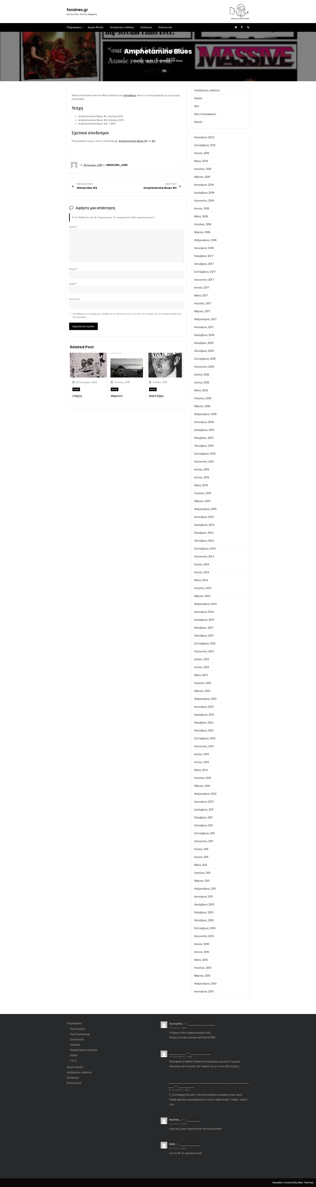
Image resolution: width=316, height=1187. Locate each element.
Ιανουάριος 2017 (204, 327)
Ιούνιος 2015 (201, 477)
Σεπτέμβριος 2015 (205, 454)
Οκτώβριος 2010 (204, 920)
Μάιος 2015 (201, 485)
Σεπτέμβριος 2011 (204, 833)
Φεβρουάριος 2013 (205, 699)
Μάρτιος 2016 (202, 406)
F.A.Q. (73, 1060)
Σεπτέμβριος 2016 (205, 359)
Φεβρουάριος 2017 (205, 319)
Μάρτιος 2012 (202, 786)
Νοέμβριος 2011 (203, 817)
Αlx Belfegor (177, 1053)
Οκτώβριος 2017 (204, 264)
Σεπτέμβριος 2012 (204, 738)
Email (73, 284)
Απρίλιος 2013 (202, 683)
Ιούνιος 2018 (201, 208)
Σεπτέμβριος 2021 (204, 145)
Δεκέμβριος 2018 (204, 193)
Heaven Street (189, 1144)
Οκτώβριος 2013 (204, 635)
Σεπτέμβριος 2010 (205, 928)
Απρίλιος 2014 (203, 588)
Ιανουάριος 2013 (204, 707)
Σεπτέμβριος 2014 (205, 548)
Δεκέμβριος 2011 (203, 809)
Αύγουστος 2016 (204, 367)
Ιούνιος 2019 (201, 153)
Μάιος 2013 (201, 675)
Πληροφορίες (74, 27)
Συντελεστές (77, 1039)
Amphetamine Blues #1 (133, 141)
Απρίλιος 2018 (202, 224)
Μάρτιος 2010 (202, 976)
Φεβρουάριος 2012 (205, 794)
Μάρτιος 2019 (202, 177)
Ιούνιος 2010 (201, 952)
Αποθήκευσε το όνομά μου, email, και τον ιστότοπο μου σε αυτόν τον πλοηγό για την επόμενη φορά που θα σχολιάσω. (127, 315)
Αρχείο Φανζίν (96, 27)
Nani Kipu (156, 396)
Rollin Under (186, 1086)
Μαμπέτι (117, 396)
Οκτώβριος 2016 (204, 351)
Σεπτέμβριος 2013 (204, 643)
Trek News (193, 1119)
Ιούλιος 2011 (201, 849)
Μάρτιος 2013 (202, 691)
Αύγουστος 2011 (203, 841)
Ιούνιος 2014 (201, 572)
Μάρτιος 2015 (202, 501)
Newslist (278, 1182)
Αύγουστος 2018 (204, 201)
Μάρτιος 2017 (202, 311)
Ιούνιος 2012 (201, 762)
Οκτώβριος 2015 (204, 446)
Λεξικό (74, 1055)
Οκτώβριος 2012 (204, 730)
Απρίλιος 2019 (202, 169)
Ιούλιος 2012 (201, 754)
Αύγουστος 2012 (204, 746)
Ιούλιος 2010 (201, 944)
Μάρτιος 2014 (202, 596)
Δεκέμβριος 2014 (204, 525)
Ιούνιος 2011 (201, 857)
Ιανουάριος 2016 (204, 422)
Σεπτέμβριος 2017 (205, 272)
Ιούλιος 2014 (201, 564)
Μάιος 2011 (200, 865)
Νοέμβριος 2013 (203, 628)
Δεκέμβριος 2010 (204, 904)
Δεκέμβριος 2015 (204, 430)
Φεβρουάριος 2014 (205, 604)
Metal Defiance (200, 1053)
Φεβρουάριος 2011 (205, 889)
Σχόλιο (73, 226)
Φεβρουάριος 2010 (205, 983)
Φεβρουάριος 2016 (205, 414)
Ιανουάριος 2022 (204, 137)
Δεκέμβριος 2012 (204, 715)
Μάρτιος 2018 (202, 232)
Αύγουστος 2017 (204, 280)
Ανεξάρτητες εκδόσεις (122, 27)
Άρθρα (198, 98)
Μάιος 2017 (201, 295)
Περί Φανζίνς (77, 1029)
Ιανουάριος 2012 (204, 802)
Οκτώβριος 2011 (203, 825)
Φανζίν (76, 389)
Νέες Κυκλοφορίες (205, 114)
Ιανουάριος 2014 (204, 612)
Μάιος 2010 (201, 960)
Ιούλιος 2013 (201, 659)
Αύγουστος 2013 (204, 651)
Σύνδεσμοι (146, 27)
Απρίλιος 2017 (202, 303)
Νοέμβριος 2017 (203, 256)
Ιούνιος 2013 (201, 667)
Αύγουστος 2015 (204, 461)
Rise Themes (306, 1182)
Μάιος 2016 (201, 390)
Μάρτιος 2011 (202, 881)
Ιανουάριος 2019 (204, 185)
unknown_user (117, 165)
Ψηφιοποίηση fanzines (83, 1050)
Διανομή (75, 1045)
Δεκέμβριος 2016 (204, 335)
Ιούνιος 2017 (201, 288)
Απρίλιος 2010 (202, 968)
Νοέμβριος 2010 (203, 912)
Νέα (196, 106)
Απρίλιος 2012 (202, 778)
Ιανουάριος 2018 (204, 248)
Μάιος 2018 (201, 216)
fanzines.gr (77, 9)
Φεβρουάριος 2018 (205, 240)
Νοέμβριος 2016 (203, 343)
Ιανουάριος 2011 (203, 896)
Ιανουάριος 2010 (204, 991)
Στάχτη (77, 396)
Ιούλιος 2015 (201, 469)
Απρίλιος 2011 (202, 873)
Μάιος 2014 (201, 580)
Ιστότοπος (74, 299)
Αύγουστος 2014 (204, 556)
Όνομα (73, 269)
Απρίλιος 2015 (202, 493)
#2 (153, 141)
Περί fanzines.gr (80, 1034)
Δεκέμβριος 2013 (204, 620)
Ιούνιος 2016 (201, 382)
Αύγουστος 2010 (204, 936)
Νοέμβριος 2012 (203, 722)
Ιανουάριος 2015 (204, 517)
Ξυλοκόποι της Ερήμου (201, 1023)
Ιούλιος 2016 (201, 374)
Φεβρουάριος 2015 (205, 509)
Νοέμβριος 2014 (204, 533)
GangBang (129, 95)
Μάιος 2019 (201, 161)
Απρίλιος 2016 (202, 398)
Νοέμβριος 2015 (203, 438)
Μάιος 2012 (201, 770)
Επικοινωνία (165, 27)
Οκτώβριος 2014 (204, 541)
